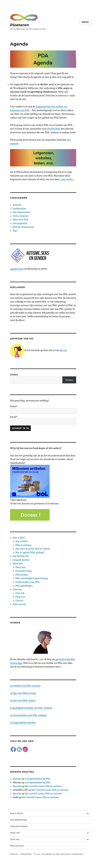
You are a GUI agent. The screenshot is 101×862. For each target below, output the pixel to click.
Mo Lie (63, 350)
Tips (15, 230)
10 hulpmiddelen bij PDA (23, 722)
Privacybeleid (26, 854)
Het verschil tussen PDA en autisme (43, 786)
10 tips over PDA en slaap (23, 693)
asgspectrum (17, 268)
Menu (85, 22)
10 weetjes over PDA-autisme (25, 685)
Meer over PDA (20, 219)
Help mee (20, 596)
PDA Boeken (21, 574)
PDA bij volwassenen (23, 227)
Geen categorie (20, 216)
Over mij (19, 593)
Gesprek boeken (21, 560)
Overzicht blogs (23, 571)
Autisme (17, 204)
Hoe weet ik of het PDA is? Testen (32, 548)
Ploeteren (19, 25)
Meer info (18, 563)
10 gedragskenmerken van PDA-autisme (31, 708)
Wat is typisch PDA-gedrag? (29, 552)
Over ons (17, 589)
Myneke (17, 778)
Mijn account (19, 604)
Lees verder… (67, 179)
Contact (19, 600)
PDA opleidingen (24, 585)
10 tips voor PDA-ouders (22, 700)
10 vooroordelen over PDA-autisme (28, 715)
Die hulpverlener (21, 212)
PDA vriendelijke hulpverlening (31, 578)
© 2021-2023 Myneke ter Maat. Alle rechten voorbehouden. (59, 854)
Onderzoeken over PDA (27, 582)
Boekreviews (19, 208)
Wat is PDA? (19, 537)
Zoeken (14, 374)
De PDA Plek (53, 128)
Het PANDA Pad (21, 556)
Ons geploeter (20, 223)
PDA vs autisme (23, 545)
